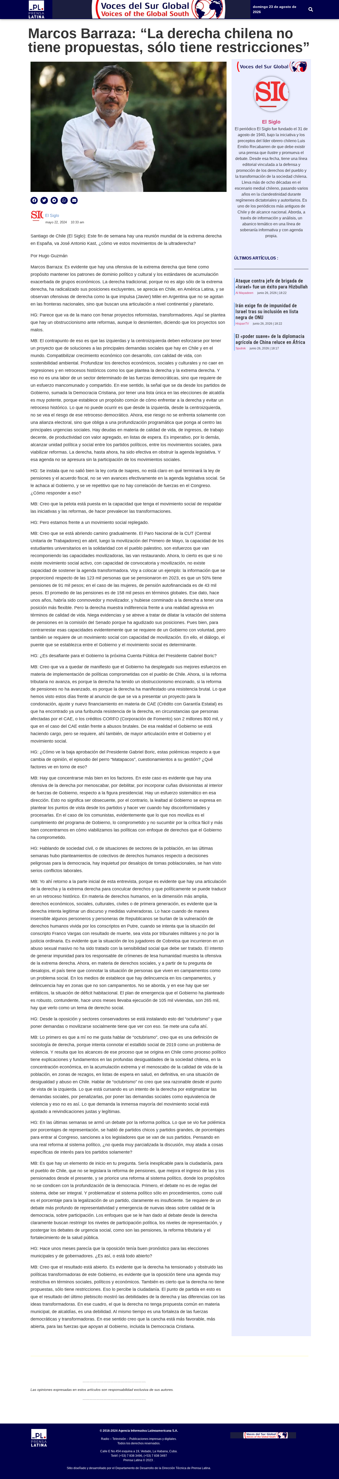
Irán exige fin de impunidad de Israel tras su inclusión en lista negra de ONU (267, 311)
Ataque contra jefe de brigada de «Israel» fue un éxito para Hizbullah (272, 284)
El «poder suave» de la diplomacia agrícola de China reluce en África (270, 339)
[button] (311, 9)
